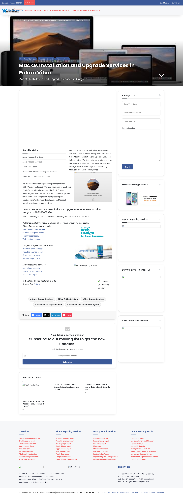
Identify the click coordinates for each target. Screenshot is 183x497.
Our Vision (176, 3)
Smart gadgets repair (32, 258)
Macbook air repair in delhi (49, 304)
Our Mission (164, 3)
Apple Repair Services (42, 299)
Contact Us (135, 493)
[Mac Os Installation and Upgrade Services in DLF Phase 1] (36, 391)
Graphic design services (33, 232)
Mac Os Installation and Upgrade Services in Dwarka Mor (97, 387)
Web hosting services (32, 239)
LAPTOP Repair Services (55, 10)
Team (113, 493)
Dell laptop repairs (31, 274)
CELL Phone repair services (85, 10)
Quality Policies (123, 493)
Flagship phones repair (33, 252)
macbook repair (33, 20)
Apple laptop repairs (31, 268)
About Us (106, 493)
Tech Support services (33, 236)
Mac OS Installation (68, 299)
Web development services (34, 229)
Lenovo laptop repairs (32, 271)
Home (22, 20)
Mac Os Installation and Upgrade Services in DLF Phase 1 (33, 403)
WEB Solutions (32, 10)
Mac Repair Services (28, 59)
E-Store (36, 284)
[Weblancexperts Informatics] (12, 10)
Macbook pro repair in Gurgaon (83, 304)
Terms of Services (148, 493)
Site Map (160, 493)
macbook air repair (46, 59)
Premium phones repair (33, 249)
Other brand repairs (31, 255)
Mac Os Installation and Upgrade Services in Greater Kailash (67, 387)
